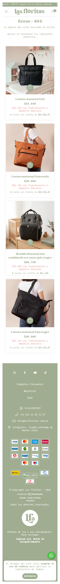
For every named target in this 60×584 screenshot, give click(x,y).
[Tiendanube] (30, 494)
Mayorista (30, 391)
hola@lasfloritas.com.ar (32, 421)
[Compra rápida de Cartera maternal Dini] (30, 87)
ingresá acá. (24, 539)
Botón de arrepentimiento (32, 540)
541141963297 (33, 408)
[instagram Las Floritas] (14, 373)
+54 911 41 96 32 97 (32, 414)
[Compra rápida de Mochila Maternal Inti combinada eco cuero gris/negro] (30, 242)
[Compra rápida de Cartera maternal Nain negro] (30, 320)
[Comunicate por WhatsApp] (51, 555)
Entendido (30, 576)
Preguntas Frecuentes (30, 384)
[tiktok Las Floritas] (45, 373)
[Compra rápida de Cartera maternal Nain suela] (30, 165)
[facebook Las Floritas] (24, 373)
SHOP (30, 398)
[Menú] (7, 11)
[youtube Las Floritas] (35, 373)
